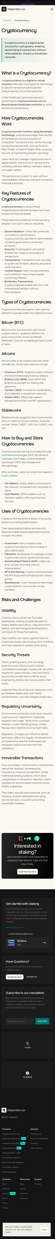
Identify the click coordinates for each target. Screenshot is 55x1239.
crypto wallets (9, 475)
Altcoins (6, 360)
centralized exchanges (14, 455)
